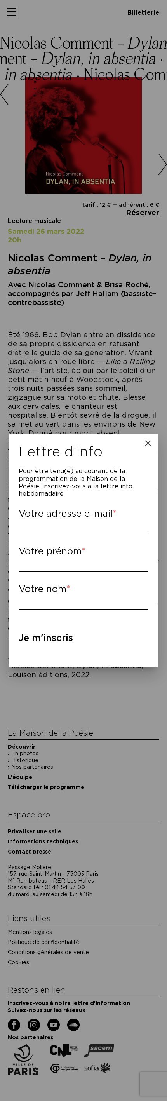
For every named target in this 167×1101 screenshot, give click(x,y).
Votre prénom (50, 551)
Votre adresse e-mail (66, 513)
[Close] (148, 443)
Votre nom (42, 588)
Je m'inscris (46, 637)
